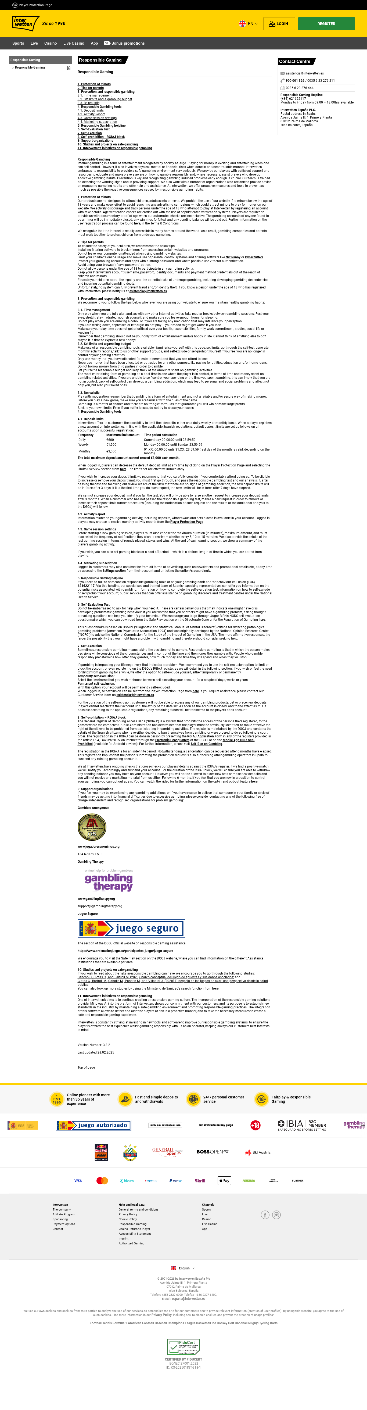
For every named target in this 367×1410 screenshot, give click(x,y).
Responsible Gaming (132, 1224)
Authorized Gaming (131, 1243)
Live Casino (209, 1224)
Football (96, 1323)
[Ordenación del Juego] (22, 1125)
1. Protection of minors (94, 84)
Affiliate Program (64, 1214)
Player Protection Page (35, 5)
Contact (58, 1229)
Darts (274, 1323)
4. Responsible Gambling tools (99, 107)
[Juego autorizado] (93, 1125)
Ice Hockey (220, 1323)
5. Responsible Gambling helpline (101, 125)
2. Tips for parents (91, 88)
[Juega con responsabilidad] (165, 1125)
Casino (206, 1219)
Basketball (204, 1323)
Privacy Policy (128, 1214)
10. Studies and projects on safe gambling (108, 144)
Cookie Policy (128, 1219)
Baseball (161, 1323)
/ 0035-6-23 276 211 (310, 81)
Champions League (182, 1323)
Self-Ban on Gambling (206, 744)
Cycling (264, 1323)
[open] (183, 1356)
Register (326, 24)
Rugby (253, 1323)
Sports (206, 1209)
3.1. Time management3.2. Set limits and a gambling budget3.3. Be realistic (105, 99)
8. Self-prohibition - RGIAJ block (101, 137)
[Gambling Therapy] (354, 1125)
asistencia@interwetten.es (305, 73)
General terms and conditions (139, 1209)
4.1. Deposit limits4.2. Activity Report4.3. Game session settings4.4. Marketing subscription (97, 116)
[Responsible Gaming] (255, 1125)
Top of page (86, 1067)
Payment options (64, 1224)
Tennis (107, 1323)
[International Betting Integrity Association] (302, 1125)
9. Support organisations (95, 140)
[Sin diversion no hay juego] (216, 1125)
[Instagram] (276, 1215)
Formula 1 (120, 1323)
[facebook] (265, 1215)
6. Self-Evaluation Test (94, 129)
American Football (141, 1323)
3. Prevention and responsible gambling (106, 92)
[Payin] (224, 1180)
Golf (231, 1323)
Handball (241, 1323)
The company (62, 1209)
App (204, 1229)
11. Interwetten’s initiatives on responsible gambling (115, 148)
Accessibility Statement (135, 1234)
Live (204, 1214)
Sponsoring (60, 1219)
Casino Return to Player (134, 1229)
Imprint (123, 1238)
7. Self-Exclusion (90, 133)
